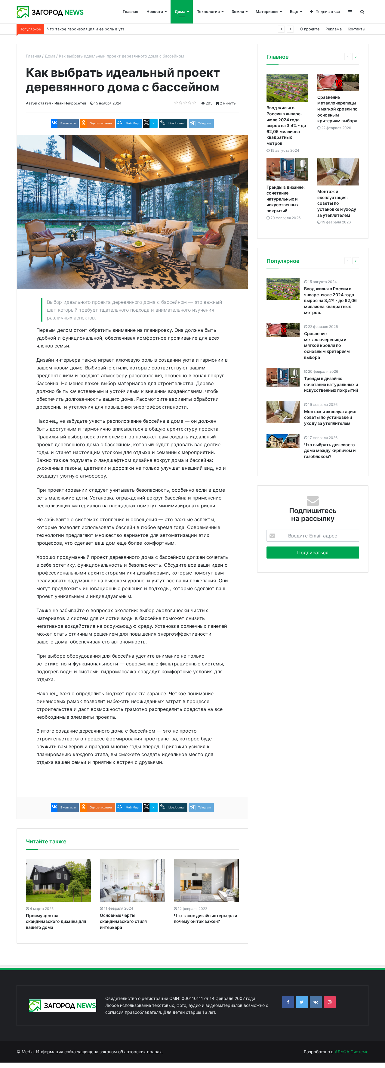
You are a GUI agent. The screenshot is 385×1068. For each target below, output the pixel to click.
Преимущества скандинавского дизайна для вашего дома (56, 921)
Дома (180, 11)
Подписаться (328, 11)
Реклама (333, 29)
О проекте (309, 29)
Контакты (356, 29)
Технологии (208, 11)
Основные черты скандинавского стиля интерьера (123, 921)
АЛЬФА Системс (351, 1051)
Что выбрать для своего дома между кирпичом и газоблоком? (330, 450)
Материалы (267, 11)
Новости (154, 11)
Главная (130, 11)
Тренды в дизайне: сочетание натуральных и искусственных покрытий (285, 199)
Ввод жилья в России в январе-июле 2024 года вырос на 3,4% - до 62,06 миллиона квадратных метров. (286, 125)
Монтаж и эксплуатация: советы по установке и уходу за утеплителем (336, 203)
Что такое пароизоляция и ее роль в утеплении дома (98, 29)
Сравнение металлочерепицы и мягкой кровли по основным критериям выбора (337, 109)
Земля (238, 11)
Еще (294, 11)
